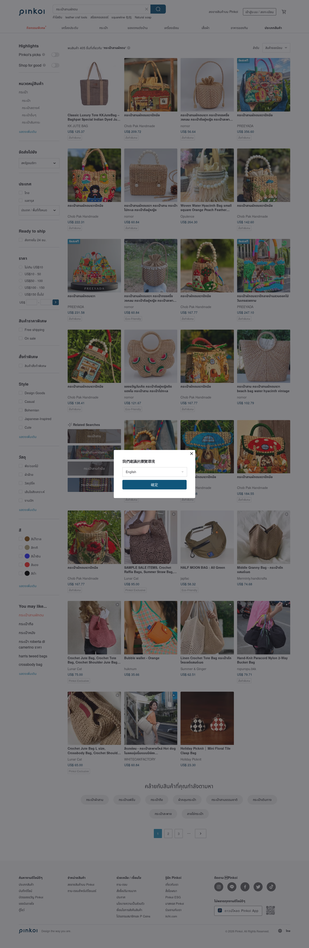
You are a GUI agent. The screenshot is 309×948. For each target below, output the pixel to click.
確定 (154, 484)
